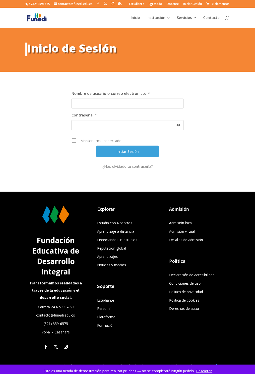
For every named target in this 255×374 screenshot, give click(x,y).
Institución (155, 18)
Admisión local (180, 222)
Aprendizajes (107, 256)
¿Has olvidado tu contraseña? (127, 166)
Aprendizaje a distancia (115, 231)
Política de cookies (184, 300)
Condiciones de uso (185, 283)
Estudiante (136, 4)
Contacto (211, 18)
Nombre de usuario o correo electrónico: (110, 93)
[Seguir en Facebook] (46, 347)
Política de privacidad (186, 291)
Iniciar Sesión (192, 4)
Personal (104, 308)
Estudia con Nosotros (114, 222)
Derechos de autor (184, 308)
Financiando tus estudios (117, 239)
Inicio (135, 18)
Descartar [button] (204, 371)
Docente (173, 4)
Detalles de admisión (186, 239)
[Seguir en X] (56, 347)
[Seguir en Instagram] (66, 347)
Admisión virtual (182, 231)
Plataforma (106, 317)
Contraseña (84, 114)
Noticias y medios (111, 265)
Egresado (155, 4)
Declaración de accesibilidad (191, 274)
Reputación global (111, 248)
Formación (106, 325)
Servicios (184, 18)
